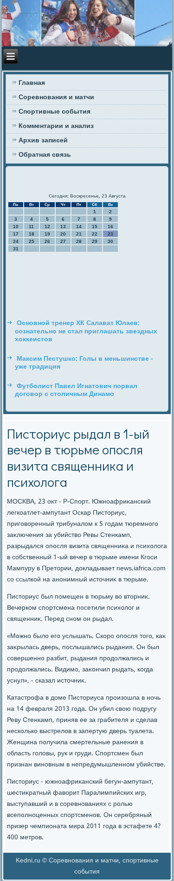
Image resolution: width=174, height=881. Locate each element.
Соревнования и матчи (56, 97)
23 (110, 233)
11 (31, 226)
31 (16, 248)
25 (31, 241)
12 (47, 226)
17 (16, 233)
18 (31, 233)
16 (110, 226)
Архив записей (43, 140)
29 (94, 241)
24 (16, 241)
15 (94, 226)
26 (47, 241)
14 (79, 226)
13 (63, 226)
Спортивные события (54, 111)
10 (16, 226)
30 (110, 241)
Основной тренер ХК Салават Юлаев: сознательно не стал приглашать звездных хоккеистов (86, 331)
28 (79, 241)
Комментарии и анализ (56, 126)
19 (47, 233)
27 (63, 241)
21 (79, 233)
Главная (32, 83)
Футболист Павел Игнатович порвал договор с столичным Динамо (76, 390)
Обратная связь (45, 154)
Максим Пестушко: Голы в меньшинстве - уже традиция (84, 363)
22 (94, 233)
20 (63, 233)
